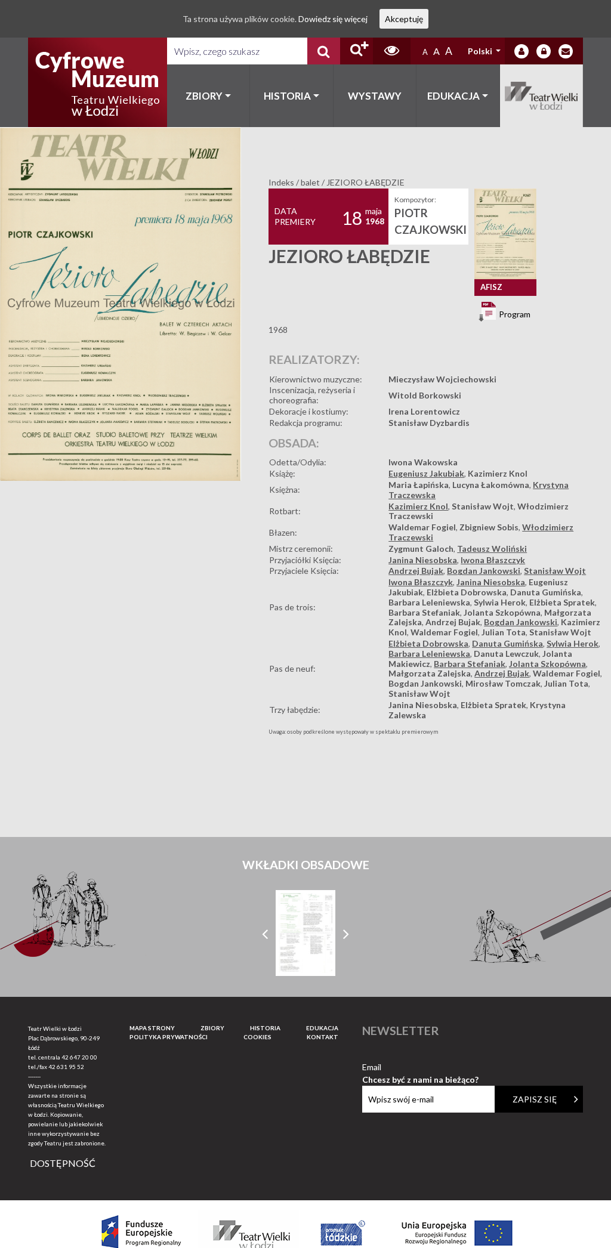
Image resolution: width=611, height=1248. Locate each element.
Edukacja (453, 95)
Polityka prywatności (168, 1036)
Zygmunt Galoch (420, 548)
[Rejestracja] (543, 51)
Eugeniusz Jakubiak (426, 473)
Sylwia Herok (500, 602)
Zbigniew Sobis (489, 527)
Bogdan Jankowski (483, 571)
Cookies (257, 1036)
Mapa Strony (152, 1027)
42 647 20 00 (79, 1057)
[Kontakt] (565, 51)
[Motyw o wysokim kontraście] (392, 51)
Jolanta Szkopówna (502, 612)
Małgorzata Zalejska (429, 673)
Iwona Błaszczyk (493, 560)
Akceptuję (404, 19)
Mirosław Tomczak (503, 683)
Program (513, 313)
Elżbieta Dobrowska (467, 592)
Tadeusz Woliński (492, 548)
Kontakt (322, 1036)
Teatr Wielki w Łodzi (542, 95)
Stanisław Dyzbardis (429, 423)
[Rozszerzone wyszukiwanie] (356, 51)
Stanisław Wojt (483, 506)
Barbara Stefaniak (424, 612)
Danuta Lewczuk (506, 653)
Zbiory (204, 95)
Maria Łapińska (418, 485)
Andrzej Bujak (415, 571)
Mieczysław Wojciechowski (442, 379)
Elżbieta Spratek (562, 602)
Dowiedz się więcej (333, 19)
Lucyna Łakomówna (490, 485)
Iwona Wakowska (423, 462)
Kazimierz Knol (497, 473)
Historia (287, 95)
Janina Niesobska (422, 560)
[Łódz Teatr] (97, 82)
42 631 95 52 (66, 1066)
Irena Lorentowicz (424, 411)
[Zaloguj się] (521, 51)
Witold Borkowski (424, 395)
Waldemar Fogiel (422, 527)
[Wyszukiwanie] (323, 51)
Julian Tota (504, 632)
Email (420, 1067)
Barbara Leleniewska (429, 602)
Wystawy (375, 95)
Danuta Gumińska (545, 592)
